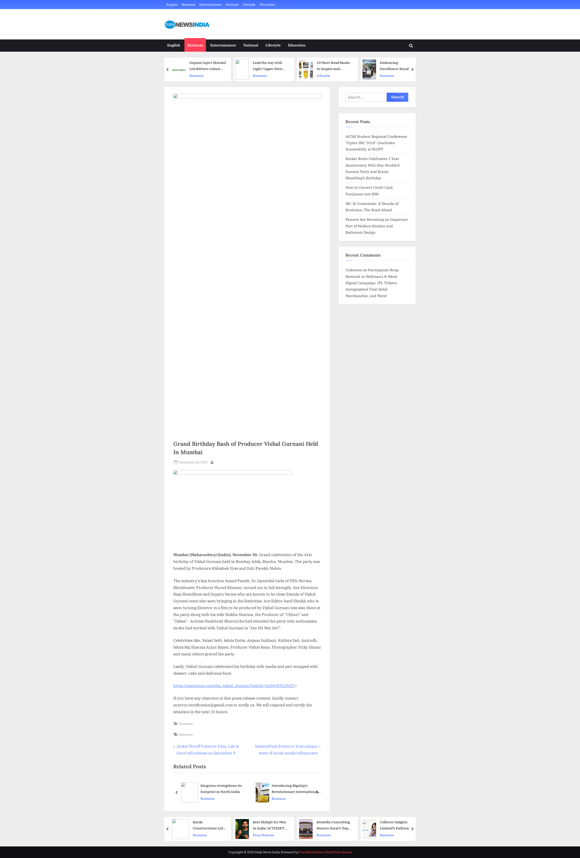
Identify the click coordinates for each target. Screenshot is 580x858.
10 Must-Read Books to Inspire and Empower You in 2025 (335, 66)
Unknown (354, 269)
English (172, 4)
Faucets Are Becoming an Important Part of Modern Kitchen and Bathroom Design (377, 226)
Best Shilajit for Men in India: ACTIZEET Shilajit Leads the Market (269, 825)
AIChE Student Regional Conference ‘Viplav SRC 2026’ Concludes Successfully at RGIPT (376, 143)
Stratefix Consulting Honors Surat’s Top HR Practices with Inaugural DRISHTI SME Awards (333, 825)
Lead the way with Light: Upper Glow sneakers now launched (268, 66)
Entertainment (210, 4)
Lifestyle (249, 4)
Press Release (263, 835)
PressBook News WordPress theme (325, 852)
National (232, 4)
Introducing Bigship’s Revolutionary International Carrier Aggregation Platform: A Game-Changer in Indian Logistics (240, 789)
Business (188, 4)
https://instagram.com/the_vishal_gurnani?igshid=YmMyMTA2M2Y (234, 685)
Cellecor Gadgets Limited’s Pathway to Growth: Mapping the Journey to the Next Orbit (397, 825)
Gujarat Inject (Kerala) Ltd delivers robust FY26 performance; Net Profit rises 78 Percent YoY (207, 66)
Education (267, 4)
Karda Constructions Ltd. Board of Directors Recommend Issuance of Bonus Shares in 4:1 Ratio (208, 825)
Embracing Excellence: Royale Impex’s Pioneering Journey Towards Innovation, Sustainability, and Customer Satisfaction (396, 66)
